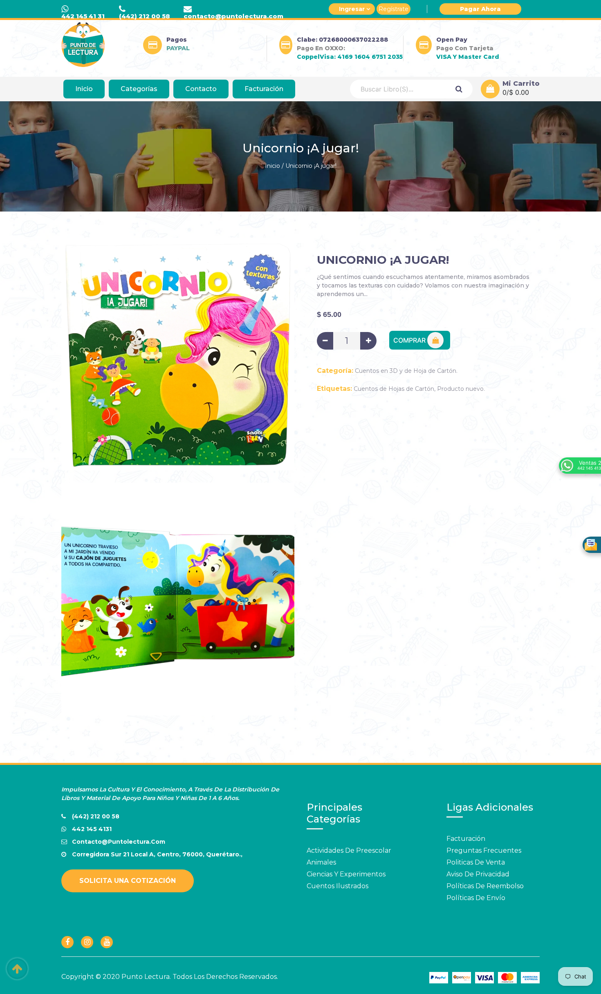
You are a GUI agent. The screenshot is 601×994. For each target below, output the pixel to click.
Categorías (139, 89)
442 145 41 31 (83, 16)
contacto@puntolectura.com (233, 16)
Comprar (410, 340)
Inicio (84, 89)
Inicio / (274, 165)
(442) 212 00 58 (144, 16)
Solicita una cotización (127, 881)
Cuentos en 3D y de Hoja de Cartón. (406, 370)
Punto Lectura (145, 977)
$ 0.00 (519, 92)
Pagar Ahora (480, 9)
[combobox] (397, 89)
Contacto (201, 89)
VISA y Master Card (467, 56)
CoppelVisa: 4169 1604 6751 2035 (350, 56)
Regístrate (393, 9)
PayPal (178, 48)
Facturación (263, 89)
